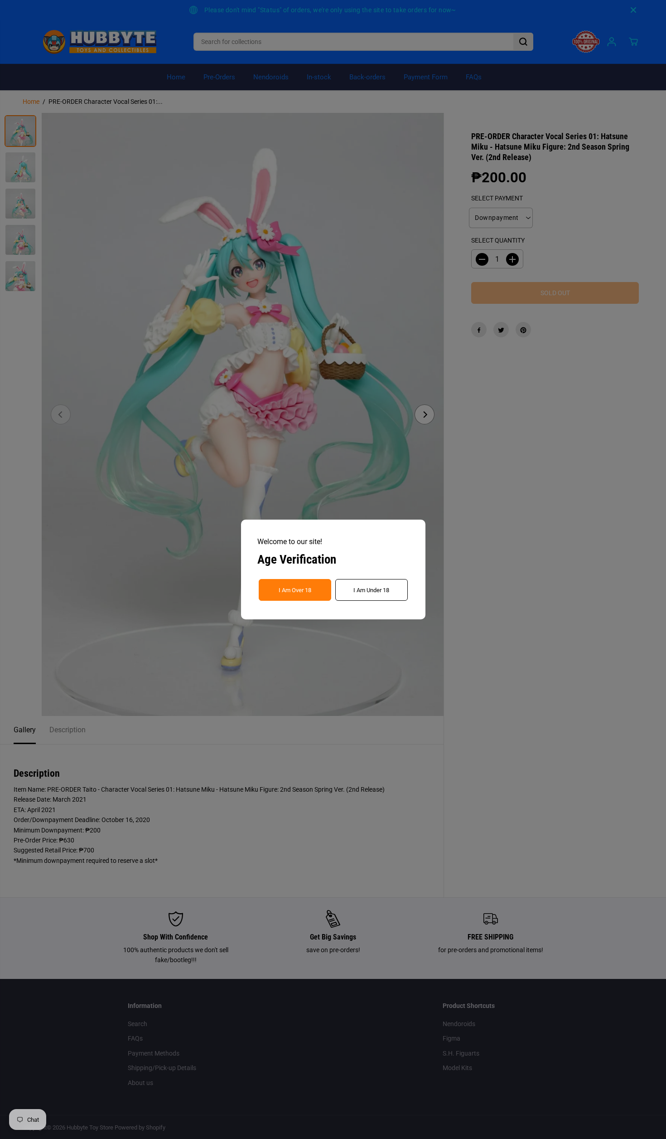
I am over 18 (295, 590)
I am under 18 (371, 590)
